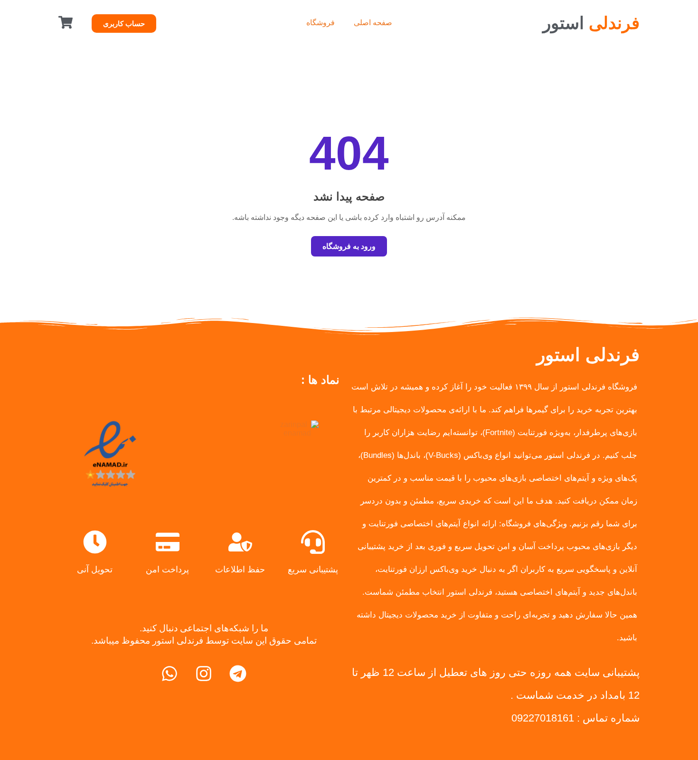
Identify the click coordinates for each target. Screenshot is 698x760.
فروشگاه (320, 23)
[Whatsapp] (169, 673)
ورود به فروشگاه (349, 246)
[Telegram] (238, 673)
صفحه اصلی (373, 23)
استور (591, 23)
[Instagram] (204, 673)
